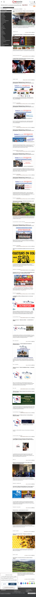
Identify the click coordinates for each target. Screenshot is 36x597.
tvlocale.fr (3, 590)
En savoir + (15, 590)
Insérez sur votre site (31, 581)
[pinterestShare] (28, 583)
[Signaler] (19, 583)
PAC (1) (2, 35)
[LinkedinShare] (25, 583)
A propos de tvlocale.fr (17, 591)
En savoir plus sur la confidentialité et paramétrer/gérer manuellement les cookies (9, 587)
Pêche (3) (2, 36)
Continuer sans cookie (12, 584)
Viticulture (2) (2, 45)
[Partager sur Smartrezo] (21, 583)
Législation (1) (3, 32)
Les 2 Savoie (26, 32)
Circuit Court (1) (3, 19)
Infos (28, 589)
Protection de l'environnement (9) (5, 40)
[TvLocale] (17, 1)
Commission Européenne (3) (4, 20)
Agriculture (25, 5)
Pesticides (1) (3, 37)
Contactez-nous (16, 589)
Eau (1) (2, 24)
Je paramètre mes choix (31, 593)
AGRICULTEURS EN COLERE (24, 317)
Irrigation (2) (2, 31)
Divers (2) (2, 23)
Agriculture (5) (3, 15)
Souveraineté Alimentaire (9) (5, 44)
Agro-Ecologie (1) (3, 16)
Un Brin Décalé (26, 531)
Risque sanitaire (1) (3, 41)
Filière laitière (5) (3, 28)
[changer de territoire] (30, 1)
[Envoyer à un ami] (34, 583)
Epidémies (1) (3, 27)
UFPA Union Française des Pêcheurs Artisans (22, 103)
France (27, 341)
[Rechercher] (32, 1)
